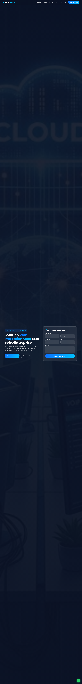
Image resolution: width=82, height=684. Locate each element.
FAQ (65, 2)
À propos (45, 2)
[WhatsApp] (78, 680)
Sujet (61, 339)
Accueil (39, 2)
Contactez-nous (74, 2)
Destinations (59, 2)
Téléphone (47, 339)
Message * (47, 345)
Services (51, 2)
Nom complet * (48, 333)
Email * (62, 333)
